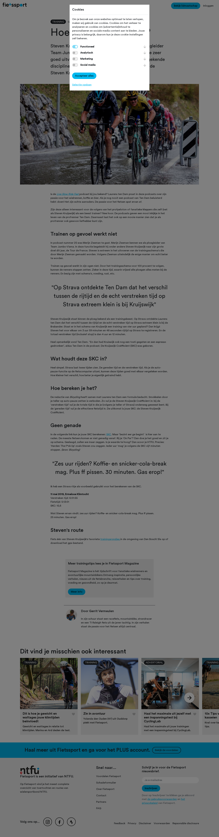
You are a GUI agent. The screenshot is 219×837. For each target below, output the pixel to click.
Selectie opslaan (82, 84)
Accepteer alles (84, 75)
